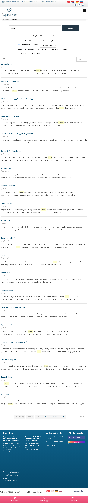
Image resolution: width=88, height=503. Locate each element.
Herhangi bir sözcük (52, 41)
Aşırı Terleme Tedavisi (9, 325)
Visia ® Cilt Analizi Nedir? (10, 81)
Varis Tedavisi (6, 168)
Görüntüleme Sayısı (68, 59)
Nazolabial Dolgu (7, 290)
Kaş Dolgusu (5, 394)
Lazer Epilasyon (6, 64)
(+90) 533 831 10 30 (50, 2)
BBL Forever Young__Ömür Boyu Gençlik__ (17, 99)
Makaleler (24, 53)
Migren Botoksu (6, 203)
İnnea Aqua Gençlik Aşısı (10, 116)
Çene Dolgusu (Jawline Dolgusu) (13, 307)
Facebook (76, 437)
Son (62, 417)
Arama (70, 28)
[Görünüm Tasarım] (78, 492)
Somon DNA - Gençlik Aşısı (11, 151)
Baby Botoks (5, 220)
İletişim (64, 49)
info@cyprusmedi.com (11, 2)
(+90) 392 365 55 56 (31, 2)
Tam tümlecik (25, 45)
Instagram (76, 442)
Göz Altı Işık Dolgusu (8, 360)
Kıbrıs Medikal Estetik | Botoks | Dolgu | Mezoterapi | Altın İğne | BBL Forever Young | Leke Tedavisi (10, 13)
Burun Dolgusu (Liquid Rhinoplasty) (14, 342)
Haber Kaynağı (36, 53)
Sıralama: (35, 45)
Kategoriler (54, 49)
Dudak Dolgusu (6, 377)
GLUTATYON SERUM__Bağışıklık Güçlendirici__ (18, 134)
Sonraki (54, 417)
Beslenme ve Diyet (8, 238)
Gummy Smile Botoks (9, 186)
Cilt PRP (4, 255)
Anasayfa (6, 19)
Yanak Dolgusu (6, 273)
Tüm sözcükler (36, 41)
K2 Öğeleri (43, 49)
